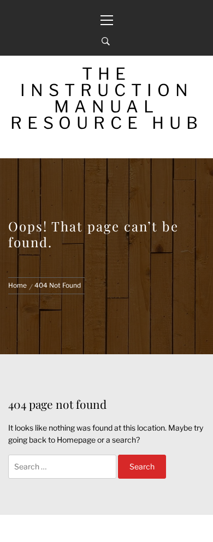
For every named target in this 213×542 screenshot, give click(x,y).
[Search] (106, 41)
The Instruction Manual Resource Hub (106, 98)
